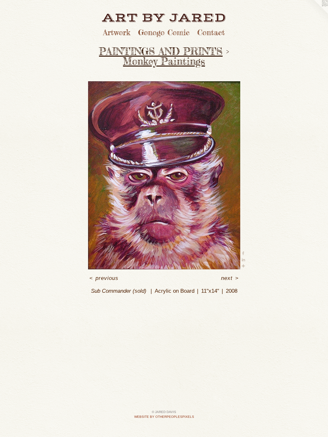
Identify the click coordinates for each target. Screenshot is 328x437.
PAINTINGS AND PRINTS (161, 51)
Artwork (116, 32)
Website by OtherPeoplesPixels (164, 416)
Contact (211, 32)
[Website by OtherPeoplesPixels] (315, 13)
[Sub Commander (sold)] (164, 175)
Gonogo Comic (164, 32)
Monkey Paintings (164, 61)
